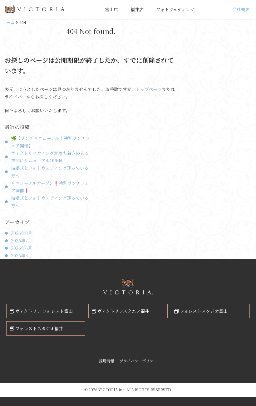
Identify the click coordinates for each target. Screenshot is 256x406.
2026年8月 (21, 233)
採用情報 (106, 360)
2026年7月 (21, 240)
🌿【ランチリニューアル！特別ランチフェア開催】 (50, 142)
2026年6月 (21, 248)
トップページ (149, 89)
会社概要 (241, 9)
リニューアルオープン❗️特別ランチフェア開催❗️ (50, 186)
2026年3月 (21, 255)
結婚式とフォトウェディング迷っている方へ (50, 172)
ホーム (8, 22)
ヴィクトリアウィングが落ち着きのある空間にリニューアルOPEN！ (50, 157)
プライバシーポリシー (138, 360)
